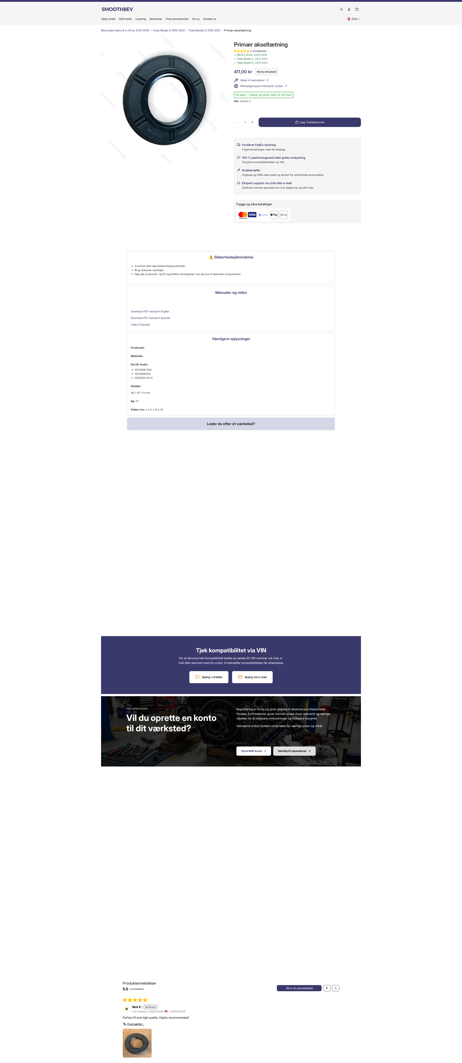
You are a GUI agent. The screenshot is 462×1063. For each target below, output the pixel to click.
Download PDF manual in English (150, 311)
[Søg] (341, 9)
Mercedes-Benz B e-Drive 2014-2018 (125, 30)
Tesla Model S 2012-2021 (169, 30)
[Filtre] (327, 988)
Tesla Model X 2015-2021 (204, 30)
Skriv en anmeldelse (299, 988)
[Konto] (349, 9)
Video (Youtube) (140, 324)
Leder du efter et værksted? (231, 424)
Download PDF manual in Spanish (150, 317)
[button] (242, 50)
